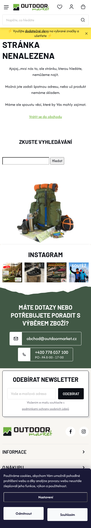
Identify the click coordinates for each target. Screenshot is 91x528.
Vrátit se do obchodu (45, 116)
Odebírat (71, 393)
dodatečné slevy (37, 30)
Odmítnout (24, 513)
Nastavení (45, 497)
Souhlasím (67, 514)
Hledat (83, 19)
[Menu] (6, 7)
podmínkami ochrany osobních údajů (45, 409)
